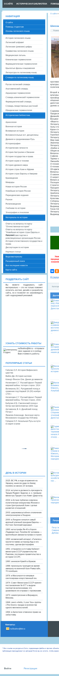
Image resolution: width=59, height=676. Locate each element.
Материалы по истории (17, 217)
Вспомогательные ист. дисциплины (22, 135)
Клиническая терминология (18, 59)
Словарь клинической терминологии (22, 97)
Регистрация (30, 668)
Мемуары (10, 182)
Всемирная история (15, 131)
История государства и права (19, 156)
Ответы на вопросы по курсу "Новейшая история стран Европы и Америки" (22, 231)
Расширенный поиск (15, 261)
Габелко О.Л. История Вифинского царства (22, 371)
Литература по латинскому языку (21, 72)
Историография (13, 143)
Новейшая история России (18, 191)
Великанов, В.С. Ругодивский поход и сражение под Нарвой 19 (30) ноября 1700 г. (23, 391)
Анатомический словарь (17, 89)
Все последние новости (17, 265)
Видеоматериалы (14, 257)
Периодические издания (17, 195)
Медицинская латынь (16, 55)
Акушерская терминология (18, 93)
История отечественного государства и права (24, 242)
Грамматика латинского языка (20, 51)
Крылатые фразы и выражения (20, 68)
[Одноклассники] (57, 271)
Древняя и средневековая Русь (20, 139)
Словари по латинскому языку (20, 77)
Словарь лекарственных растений (22, 106)
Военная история (14, 126)
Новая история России (16, 186)
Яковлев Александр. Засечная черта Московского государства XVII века (22, 416)
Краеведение (12, 178)
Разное (9, 199)
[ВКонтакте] (52, 271)
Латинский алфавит (15, 42)
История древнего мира (17, 165)
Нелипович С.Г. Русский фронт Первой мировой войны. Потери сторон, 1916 (24, 398)
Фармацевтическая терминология (21, 64)
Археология (11, 122)
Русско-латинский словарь (18, 84)
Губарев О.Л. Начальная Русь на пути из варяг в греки (23, 422)
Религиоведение (13, 204)
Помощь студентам (15, 27)
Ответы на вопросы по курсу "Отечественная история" (19, 225)
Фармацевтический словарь (18, 102)
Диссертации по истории (17, 247)
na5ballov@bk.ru (17, 629)
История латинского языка (18, 38)
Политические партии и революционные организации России (23, 236)
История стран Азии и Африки (20, 169)
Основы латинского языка (18, 31)
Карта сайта (11, 270)
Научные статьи (13, 252)
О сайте (9, 22)
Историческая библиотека (18, 115)
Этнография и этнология (17, 212)
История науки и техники (17, 161)
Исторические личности (17, 148)
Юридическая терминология (19, 110)
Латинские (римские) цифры (19, 47)
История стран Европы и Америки (21, 174)
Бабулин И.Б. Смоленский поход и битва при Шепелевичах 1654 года (22, 404)
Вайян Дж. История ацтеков (18, 376)
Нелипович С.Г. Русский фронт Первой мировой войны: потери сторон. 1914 (24, 384)
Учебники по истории (15, 208)
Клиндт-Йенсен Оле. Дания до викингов (24, 379)
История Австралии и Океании (20, 152)
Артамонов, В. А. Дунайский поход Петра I (21, 410)
